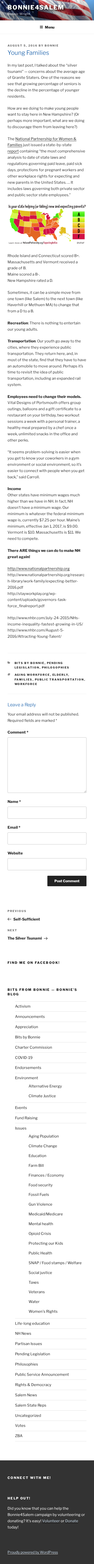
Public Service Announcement (42, 1374)
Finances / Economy (46, 1175)
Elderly (60, 675)
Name (14, 801)
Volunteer (51, 1521)
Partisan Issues (28, 1344)
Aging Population (44, 1136)
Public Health (40, 1253)
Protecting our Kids (46, 1243)
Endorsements (28, 1067)
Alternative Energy (45, 1086)
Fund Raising (26, 1118)
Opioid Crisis (40, 1233)
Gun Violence (40, 1204)
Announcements (30, 1016)
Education (37, 1156)
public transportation (59, 679)
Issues (21, 1128)
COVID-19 (24, 1057)
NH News (23, 1333)
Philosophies (56, 667)
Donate (71, 1521)
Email (14, 827)
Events (21, 1107)
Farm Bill (36, 1165)
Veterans (37, 1292)
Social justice (40, 1272)
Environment (26, 1078)
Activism (23, 1006)
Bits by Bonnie (30, 663)
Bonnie (52, 45)
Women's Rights (43, 1311)
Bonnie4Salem (36, 7)
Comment (18, 732)
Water (34, 1301)
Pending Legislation (32, 1354)
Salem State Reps (30, 1405)
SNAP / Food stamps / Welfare (55, 1263)
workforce (26, 684)
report (13, 151)
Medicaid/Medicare (46, 1214)
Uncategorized (28, 1415)
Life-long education (32, 1323)
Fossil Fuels (39, 1194)
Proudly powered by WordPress (33, 1552)
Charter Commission (33, 1047)
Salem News (26, 1395)
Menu (49, 27)
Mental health (41, 1224)
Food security (41, 1185)
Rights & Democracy (33, 1385)
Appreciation (26, 1027)
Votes (20, 1425)
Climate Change (43, 1146)
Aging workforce (32, 675)
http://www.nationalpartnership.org (39, 568)
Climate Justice (42, 1096)
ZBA (19, 1436)
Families (24, 679)
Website (15, 853)
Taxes (34, 1282)
